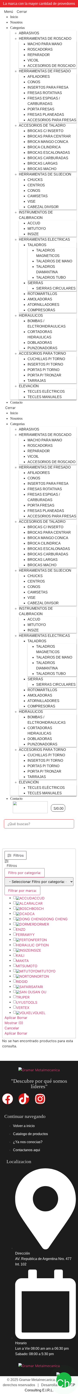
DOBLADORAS (40, 342)
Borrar (22, 1017)
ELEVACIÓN (29, 386)
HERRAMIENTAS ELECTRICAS (44, 239)
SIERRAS (35, 283)
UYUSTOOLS (26, 1002)
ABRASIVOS (29, 33)
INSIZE (33, 234)
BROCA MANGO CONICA (48, 142)
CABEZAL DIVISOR (43, 207)
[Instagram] (40, 1098)
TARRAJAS (37, 380)
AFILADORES (39, 76)
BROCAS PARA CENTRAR (49, 136)
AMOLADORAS (40, 299)
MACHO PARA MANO (45, 44)
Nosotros (16, 22)
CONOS (34, 82)
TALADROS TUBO (51, 277)
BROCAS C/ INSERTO (45, 131)
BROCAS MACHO (42, 169)
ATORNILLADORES (43, 304)
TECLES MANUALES (45, 397)
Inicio (14, 17)
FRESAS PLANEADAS (46, 114)
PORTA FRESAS (41, 109)
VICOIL (33, 60)
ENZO (20, 929)
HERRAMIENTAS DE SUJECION (45, 174)
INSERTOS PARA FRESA (48, 87)
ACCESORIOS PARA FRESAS (52, 120)
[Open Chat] (64, 1379)
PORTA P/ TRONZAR (44, 375)
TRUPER (22, 997)
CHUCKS (35, 180)
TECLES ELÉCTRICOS (46, 391)
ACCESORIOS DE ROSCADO (51, 66)
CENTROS (36, 185)
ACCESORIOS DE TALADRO (42, 125)
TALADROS (37, 245)
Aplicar (10, 1017)
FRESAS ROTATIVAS (45, 93)
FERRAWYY (25, 934)
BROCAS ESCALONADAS (49, 152)
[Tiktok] (23, 1098)
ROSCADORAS (40, 49)
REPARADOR (39, 55)
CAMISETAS (38, 196)
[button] (39, 11)
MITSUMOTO (26, 966)
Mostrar (14, 1023)
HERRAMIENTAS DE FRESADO (45, 71)
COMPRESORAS (41, 310)
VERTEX (22, 1007)
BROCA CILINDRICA (44, 147)
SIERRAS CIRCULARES (56, 288)
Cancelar (12, 1028)
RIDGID (22, 981)
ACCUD (34, 223)
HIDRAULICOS (31, 315)
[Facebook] (7, 1098)
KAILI (20, 955)
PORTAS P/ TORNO (43, 370)
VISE (32, 201)
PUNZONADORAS (42, 348)
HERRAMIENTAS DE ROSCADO (45, 38)
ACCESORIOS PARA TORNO (42, 353)
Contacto (16, 402)
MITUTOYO (37, 228)
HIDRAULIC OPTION (32, 945)
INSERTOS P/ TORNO (45, 364)
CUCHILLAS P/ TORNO (46, 359)
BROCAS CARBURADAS (48, 158)
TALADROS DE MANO (54, 261)
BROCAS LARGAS (43, 163)
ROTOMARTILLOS (42, 294)
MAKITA (22, 961)
